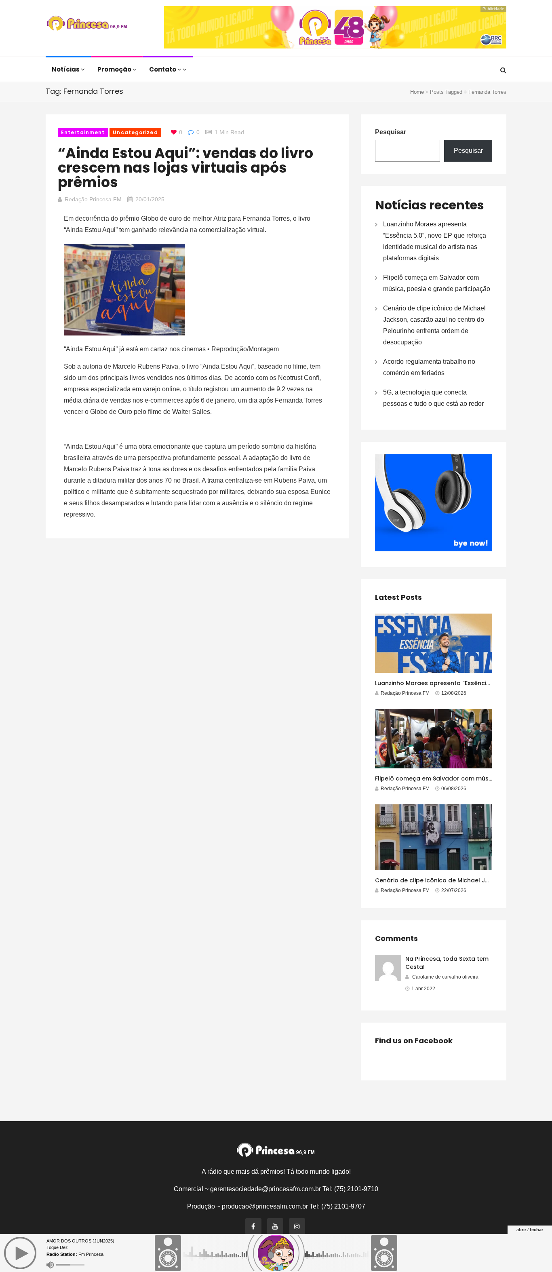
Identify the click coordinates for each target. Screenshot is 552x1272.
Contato (163, 69)
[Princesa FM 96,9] (87, 24)
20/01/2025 (149, 199)
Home (417, 92)
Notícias (66, 69)
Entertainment (83, 132)
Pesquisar (390, 132)
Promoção (115, 69)
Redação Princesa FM (93, 199)
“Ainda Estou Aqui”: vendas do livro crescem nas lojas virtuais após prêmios (185, 167)
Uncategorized (135, 132)
